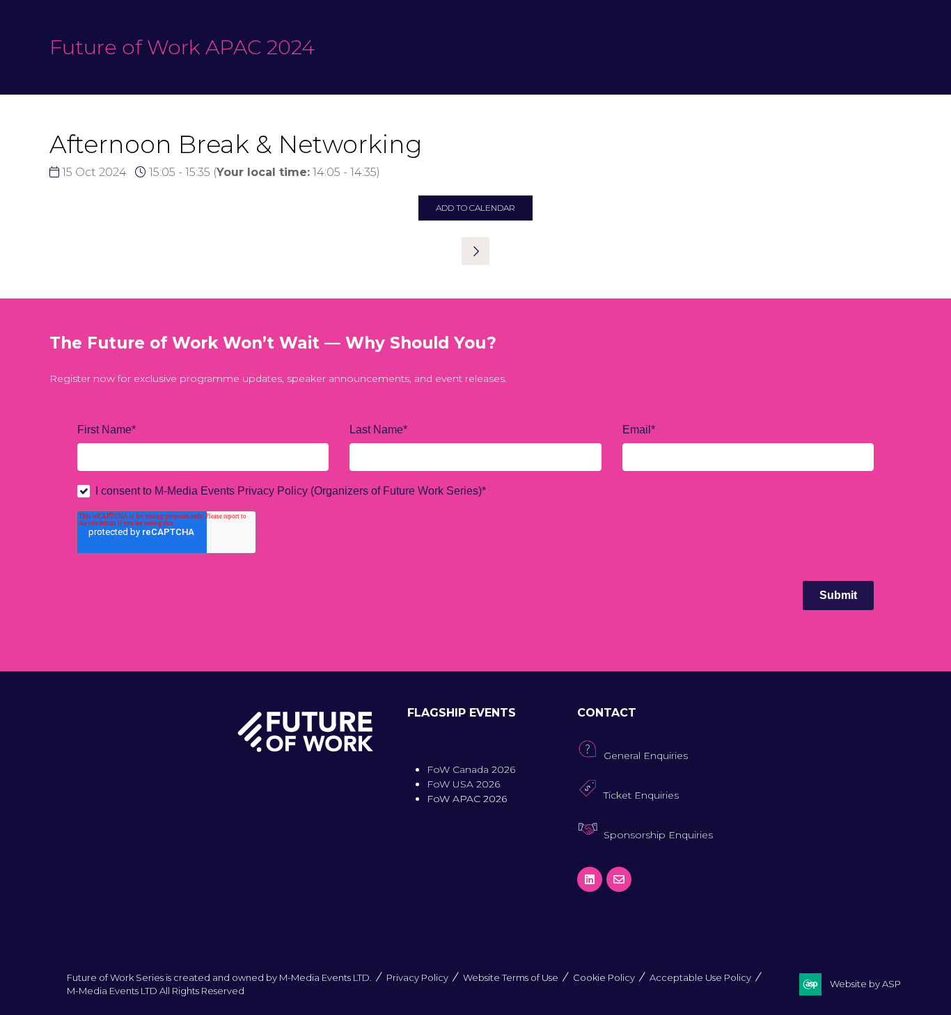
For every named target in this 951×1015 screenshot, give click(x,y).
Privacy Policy (417, 977)
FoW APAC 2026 (467, 798)
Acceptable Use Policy (700, 977)
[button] (475, 208)
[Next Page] (475, 251)
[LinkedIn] (589, 879)
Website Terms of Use (510, 977)
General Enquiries (646, 755)
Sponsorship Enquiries (658, 835)
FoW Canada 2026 (471, 769)
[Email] (618, 879)
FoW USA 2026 (463, 784)
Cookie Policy (604, 977)
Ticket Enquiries (641, 795)
